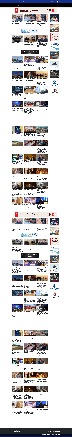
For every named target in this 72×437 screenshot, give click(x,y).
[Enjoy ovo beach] (54, 59)
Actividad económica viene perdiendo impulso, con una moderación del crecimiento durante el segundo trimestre (17, 81)
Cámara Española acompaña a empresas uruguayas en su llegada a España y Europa (29, 177)
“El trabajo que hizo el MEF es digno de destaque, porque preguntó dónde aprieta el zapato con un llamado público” (42, 164)
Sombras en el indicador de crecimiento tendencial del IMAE (17, 149)
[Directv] (54, 22)
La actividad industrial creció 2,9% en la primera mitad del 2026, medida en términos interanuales (42, 179)
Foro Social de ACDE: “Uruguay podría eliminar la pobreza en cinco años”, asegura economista (17, 111)
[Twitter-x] (55, 2)
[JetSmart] (54, 31)
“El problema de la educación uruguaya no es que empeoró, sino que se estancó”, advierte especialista (29, 24)
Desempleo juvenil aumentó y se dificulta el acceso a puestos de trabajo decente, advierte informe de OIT (29, 208)
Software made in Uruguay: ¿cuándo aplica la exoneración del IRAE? (42, 109)
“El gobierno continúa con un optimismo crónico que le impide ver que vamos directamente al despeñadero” (29, 82)
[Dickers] (54, 68)
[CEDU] (54, 94)
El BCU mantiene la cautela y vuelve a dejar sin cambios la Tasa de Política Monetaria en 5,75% (29, 97)
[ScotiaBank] (54, 40)
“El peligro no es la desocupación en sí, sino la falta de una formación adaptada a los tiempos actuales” (16, 25)
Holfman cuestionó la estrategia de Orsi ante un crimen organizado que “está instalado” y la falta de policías (42, 25)
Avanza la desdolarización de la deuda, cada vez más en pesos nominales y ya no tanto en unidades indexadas (17, 46)
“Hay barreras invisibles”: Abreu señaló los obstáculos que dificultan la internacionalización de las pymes (17, 194)
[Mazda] (54, 77)
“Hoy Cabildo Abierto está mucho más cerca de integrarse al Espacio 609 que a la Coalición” (17, 177)
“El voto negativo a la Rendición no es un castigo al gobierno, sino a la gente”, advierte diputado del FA (29, 193)
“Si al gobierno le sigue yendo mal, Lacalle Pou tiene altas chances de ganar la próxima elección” (42, 45)
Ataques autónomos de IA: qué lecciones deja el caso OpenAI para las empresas (16, 94)
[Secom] (30, 33)
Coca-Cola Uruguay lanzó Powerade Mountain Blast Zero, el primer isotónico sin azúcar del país (17, 163)
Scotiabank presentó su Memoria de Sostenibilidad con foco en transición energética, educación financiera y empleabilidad (29, 111)
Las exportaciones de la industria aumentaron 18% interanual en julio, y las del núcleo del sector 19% (17, 208)
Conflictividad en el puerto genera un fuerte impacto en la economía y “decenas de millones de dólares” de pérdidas (42, 67)
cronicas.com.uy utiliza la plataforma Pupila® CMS (54, 436)
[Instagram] (57, 2)
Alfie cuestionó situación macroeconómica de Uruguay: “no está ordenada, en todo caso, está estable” (29, 45)
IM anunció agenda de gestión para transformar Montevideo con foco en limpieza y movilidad (42, 207)
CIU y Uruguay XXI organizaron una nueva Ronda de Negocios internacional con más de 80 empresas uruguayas (42, 192)
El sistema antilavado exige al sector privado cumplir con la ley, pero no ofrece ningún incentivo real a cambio (42, 97)
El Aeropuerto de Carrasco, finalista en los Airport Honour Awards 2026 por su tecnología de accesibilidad (17, 136)
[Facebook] (54, 2)
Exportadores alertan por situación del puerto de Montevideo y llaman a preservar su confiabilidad (41, 83)
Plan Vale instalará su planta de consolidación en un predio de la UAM (29, 135)
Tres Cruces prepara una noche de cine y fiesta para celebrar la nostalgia (41, 135)
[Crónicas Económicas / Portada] (22, 1)
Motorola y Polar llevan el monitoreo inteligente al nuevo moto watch (29, 148)
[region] (30, 121)
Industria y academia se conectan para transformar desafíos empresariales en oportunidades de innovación (29, 66)
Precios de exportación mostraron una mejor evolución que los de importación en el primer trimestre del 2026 (16, 67)
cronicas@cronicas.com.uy (57, 430)
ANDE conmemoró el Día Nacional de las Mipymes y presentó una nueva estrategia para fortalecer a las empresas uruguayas (42, 150)
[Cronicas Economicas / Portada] (17, 431)
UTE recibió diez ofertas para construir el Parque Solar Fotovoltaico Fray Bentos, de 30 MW (29, 164)
